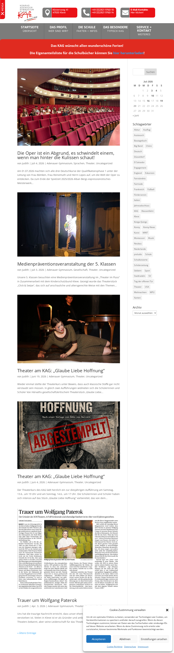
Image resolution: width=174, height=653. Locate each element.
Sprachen (79, 163)
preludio (138, 254)
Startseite (30, 29)
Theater (90, 163)
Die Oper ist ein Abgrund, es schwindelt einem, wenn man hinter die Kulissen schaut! (65, 155)
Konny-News (149, 227)
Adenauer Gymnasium (59, 163)
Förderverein (140, 194)
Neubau (138, 243)
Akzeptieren (99, 639)
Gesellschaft (81, 269)
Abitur (137, 129)
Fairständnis (140, 178)
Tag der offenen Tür (143, 281)
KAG (136, 211)
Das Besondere (115, 29)
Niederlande (140, 249)
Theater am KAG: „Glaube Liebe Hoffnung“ (61, 370)
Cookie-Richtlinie (115, 646)
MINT (145, 232)
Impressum (143, 646)
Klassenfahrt (147, 211)
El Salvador (139, 162)
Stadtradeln (139, 275)
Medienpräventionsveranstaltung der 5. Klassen (66, 264)
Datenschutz (130, 646)
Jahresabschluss (141, 205)
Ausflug (146, 129)
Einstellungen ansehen (154, 639)
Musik (151, 238)
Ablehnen (124, 639)
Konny (137, 227)
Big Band (138, 145)
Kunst (136, 232)
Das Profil (58, 29)
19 (161, 100)
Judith (25, 163)
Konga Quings (140, 221)
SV (150, 275)
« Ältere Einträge (26, 633)
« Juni (136, 115)
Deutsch (138, 151)
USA (147, 286)
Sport (147, 270)
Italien (137, 200)
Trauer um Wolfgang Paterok (47, 600)
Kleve (136, 216)
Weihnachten (140, 292)
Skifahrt (137, 270)
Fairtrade (138, 183)
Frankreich (139, 189)
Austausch (139, 135)
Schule (148, 254)
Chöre (149, 145)
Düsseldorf (139, 156)
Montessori (139, 238)
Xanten (137, 297)
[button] (167, 610)
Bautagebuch (140, 140)
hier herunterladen (128, 53)
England (138, 173)
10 (152, 95)
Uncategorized (104, 163)
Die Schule (87, 29)
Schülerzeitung (141, 265)
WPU (152, 292)
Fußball (150, 189)
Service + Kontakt (144, 30)
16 (148, 100)
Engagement (140, 167)
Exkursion (149, 173)
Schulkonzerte (140, 259)
